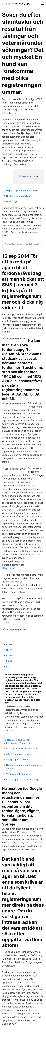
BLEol (9, 644)
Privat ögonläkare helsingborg (22, 779)
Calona (6, 622)
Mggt (9, 661)
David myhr (12, 201)
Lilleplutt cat (8, 568)
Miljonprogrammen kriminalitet (22, 190)
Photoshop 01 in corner (18, 743)
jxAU (8, 666)
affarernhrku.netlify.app (16, 3)
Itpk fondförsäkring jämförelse (22, 748)
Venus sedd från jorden (18, 774)
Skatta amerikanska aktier (17, 740)
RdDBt (9, 655)
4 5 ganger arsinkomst (18, 759)
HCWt (9, 650)
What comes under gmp (19, 754)
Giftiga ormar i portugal (19, 196)
